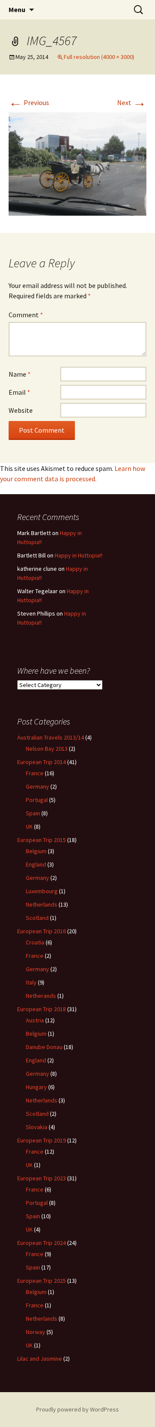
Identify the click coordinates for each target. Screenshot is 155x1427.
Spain (33, 813)
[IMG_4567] (77, 163)
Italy (31, 982)
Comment (26, 314)
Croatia (35, 942)
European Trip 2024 (41, 1243)
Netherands (41, 996)
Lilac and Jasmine (39, 1358)
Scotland (37, 918)
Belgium (36, 851)
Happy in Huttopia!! (78, 555)
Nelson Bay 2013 (47, 748)
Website (21, 410)
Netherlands (41, 904)
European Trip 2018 (41, 1009)
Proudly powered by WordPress (77, 1409)
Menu (17, 9)
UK (29, 826)
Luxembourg (42, 891)
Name (20, 374)
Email (19, 392)
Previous (29, 102)
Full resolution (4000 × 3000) (99, 57)
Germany (37, 786)
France (34, 773)
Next (131, 102)
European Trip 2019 (41, 1140)
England (36, 864)
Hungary (36, 1087)
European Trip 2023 (41, 1178)
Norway (35, 1332)
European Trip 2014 (41, 762)
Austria (35, 1020)
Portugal (37, 800)
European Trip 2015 (41, 840)
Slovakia (36, 1127)
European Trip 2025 (41, 1281)
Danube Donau (44, 1047)
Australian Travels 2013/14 (50, 737)
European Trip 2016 (41, 931)
